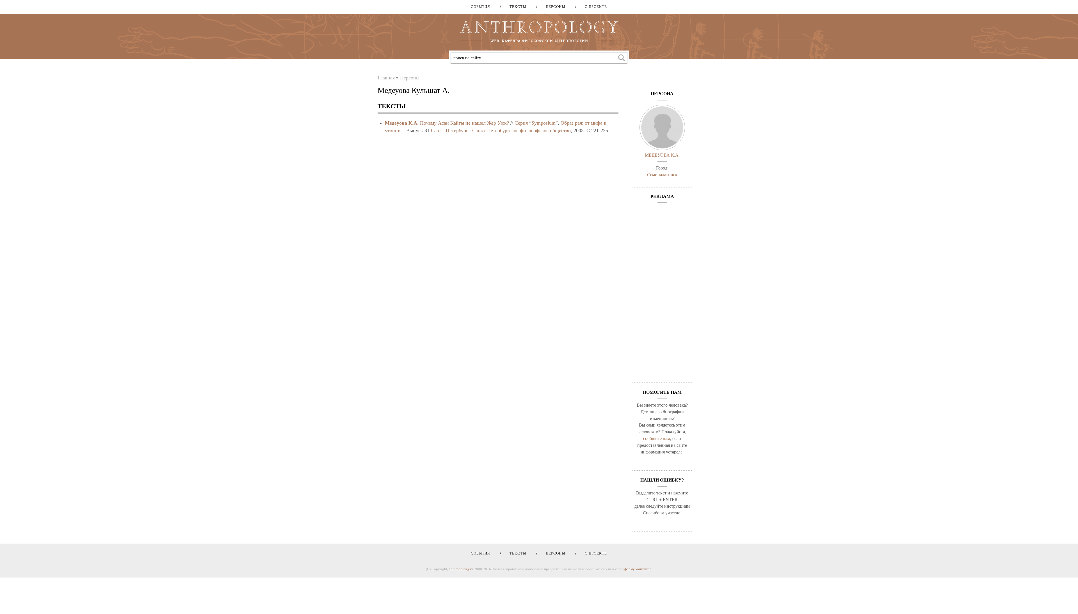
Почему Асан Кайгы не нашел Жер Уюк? (464, 123)
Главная (386, 78)
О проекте (594, 6)
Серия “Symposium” (536, 123)
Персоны (553, 6)
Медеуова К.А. (402, 123)
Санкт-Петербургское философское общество (521, 130)
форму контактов (637, 569)
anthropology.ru (461, 569)
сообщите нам (656, 438)
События (480, 6)
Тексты (516, 6)
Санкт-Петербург (449, 130)
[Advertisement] (662, 290)
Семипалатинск (662, 174)
